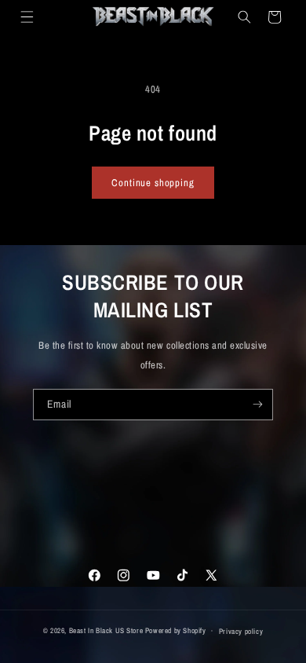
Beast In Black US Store (106, 630)
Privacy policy (241, 631)
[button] (26, 16)
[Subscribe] (257, 404)
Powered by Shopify (175, 630)
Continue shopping (152, 182)
